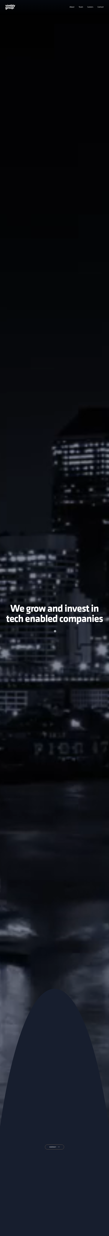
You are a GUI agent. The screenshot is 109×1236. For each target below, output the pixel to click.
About (72, 7)
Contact (101, 7)
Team (81, 7)
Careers (90, 7)
